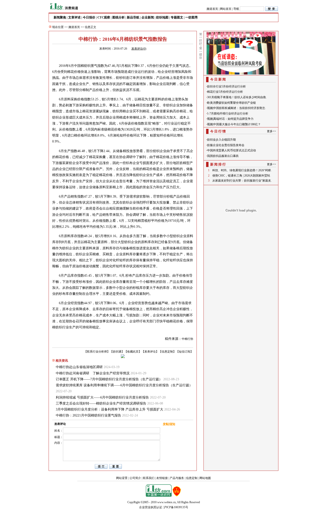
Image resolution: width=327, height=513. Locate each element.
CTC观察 (103, 17)
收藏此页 (133, 351)
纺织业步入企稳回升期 (221, 139)
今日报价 (89, 17)
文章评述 (74, 17)
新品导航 (133, 17)
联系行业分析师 (97, 351)
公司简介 (135, 478)
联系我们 (148, 478)
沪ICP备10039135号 (176, 507)
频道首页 (212, 9)
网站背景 (122, 478)
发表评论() (138, 48)
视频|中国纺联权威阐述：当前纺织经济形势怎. (236, 108)
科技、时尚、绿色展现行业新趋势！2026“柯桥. (242, 170)
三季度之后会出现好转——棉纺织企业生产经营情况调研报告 (101, 403)
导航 (236, 9)
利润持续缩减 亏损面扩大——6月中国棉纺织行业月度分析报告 (102, 397)
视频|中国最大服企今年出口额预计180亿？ (234, 124)
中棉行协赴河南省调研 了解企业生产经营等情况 (93, 373)
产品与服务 (177, 478)
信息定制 (167, 351)
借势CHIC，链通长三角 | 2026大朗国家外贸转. (241, 175)
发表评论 (150, 351)
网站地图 (205, 478)
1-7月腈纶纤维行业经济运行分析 (227, 113)
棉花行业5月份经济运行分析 (225, 91)
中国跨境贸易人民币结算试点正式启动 (231, 150)
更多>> (271, 131)
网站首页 (225, 9)
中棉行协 (187, 339)
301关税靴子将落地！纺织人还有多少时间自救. (237, 97)
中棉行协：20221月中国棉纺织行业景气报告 (88, 415)
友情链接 (162, 478)
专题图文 (177, 17)
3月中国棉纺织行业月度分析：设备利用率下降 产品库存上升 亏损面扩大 (109, 409)
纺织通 (117, 351)
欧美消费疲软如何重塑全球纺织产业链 (231, 102)
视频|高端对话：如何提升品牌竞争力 (230, 118)
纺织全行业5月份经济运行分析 (226, 86)
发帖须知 (169, 424)
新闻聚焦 (60, 17)
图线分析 (118, 17)
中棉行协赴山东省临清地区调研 (79, 367)
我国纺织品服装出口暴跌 (223, 156)
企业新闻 (147, 17)
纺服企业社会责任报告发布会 (225, 145)
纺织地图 (162, 17)
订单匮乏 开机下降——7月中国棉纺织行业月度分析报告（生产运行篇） (109, 379)
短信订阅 (184, 351)
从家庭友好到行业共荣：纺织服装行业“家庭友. (242, 180)
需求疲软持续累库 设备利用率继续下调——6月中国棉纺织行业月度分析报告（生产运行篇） (124, 385)
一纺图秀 (191, 17)
